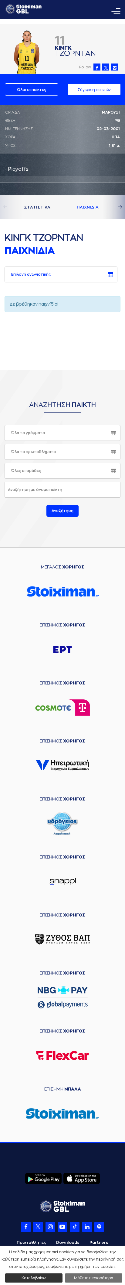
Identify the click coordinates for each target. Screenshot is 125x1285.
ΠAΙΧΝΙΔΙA (88, 207)
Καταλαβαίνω (34, 1278)
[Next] (113, 207)
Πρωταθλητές (31, 1242)
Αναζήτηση (62, 511)
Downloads (67, 1242)
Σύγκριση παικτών (94, 90)
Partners (99, 1242)
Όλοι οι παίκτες (31, 90)
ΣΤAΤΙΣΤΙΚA (37, 207)
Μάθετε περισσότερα (93, 1278)
